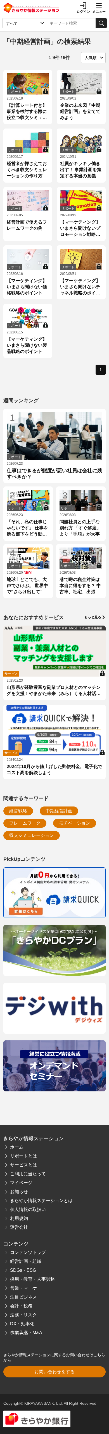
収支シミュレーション (31, 835)
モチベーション (74, 823)
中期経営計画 (59, 810)
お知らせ (19, 1191)
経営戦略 (18, 810)
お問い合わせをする (54, 1371)
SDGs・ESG (23, 1270)
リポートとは (23, 1156)
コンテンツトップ (28, 1252)
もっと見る (92, 617)
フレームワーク (25, 823)
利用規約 (19, 1218)
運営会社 (19, 1227)
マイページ (21, 1182)
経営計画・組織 (25, 1261)
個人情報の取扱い (28, 1209)
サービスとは (23, 1164)
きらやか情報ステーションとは (41, 1200)
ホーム (16, 1147)
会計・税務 (21, 1306)
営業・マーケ (23, 1288)
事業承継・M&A (26, 1332)
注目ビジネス (23, 1297)
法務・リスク (23, 1314)
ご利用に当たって (28, 1173)
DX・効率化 (22, 1323)
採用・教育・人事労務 (32, 1279)
